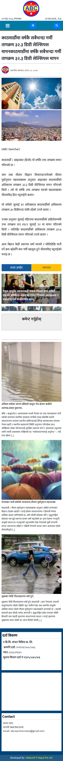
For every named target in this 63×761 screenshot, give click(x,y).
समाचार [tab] (46, 267)
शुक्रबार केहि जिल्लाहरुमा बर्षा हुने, (18, 596)
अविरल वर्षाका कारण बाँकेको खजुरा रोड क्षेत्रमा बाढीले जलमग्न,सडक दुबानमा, (27, 406)
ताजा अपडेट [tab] (16, 267)
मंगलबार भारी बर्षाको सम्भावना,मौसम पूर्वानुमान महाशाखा (29, 502)
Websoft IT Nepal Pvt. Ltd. (39, 758)
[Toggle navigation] (7, 25)
